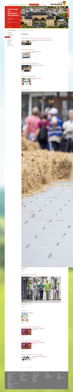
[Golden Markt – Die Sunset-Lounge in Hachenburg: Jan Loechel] (26, 42)
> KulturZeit (9, 32)
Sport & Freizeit (10, 45)
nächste (29, 367)
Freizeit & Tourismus (34, 4)
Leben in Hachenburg (13, 4)
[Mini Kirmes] (25, 317)
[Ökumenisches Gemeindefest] (26, 81)
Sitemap (59, 378)
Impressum (59, 376)
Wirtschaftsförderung (48, 376)
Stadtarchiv (9, 377)
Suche (58, 375)
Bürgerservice (23, 4)
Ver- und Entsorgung (23, 379)
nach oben (70, 375)
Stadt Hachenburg (58, 3)
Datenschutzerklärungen (61, 377)
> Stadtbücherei (10, 34)
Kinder (9, 380)
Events (8, 37)
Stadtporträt (10, 375)
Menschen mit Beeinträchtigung (13, 383)
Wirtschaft (43, 4)
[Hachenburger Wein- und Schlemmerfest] (26, 332)
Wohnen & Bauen (10, 384)
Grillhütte (9, 43)
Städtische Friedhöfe (11, 387)
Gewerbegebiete (47, 377)
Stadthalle (9, 40)
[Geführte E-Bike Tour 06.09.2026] (41, 289)
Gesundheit (9, 385)
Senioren (9, 382)
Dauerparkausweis (23, 380)
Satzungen (22, 377)
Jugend (9, 381)
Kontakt (59, 374)
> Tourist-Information (11, 30)
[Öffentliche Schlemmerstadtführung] (26, 68)
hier (8, 16)
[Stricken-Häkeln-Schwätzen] (26, 55)
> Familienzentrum (11, 379)
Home (58, 373)
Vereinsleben (10, 386)
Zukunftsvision (47, 375)
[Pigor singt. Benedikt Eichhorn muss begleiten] (26, 358)
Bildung (9, 378)
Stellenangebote (10, 376)
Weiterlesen (34, 41)
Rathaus (21, 376)
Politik (21, 378)
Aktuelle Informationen (24, 375)
